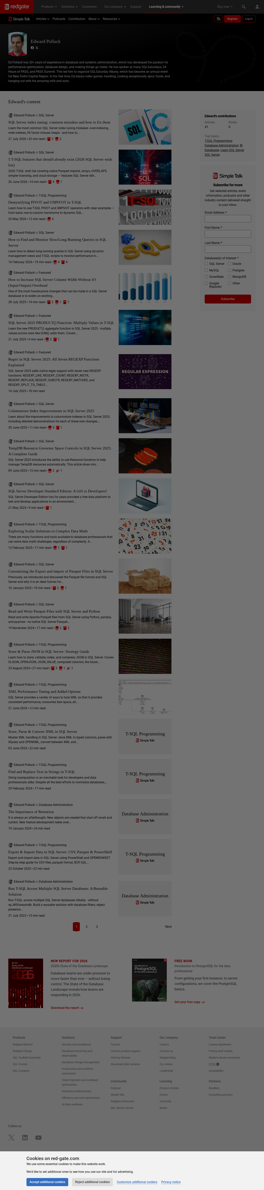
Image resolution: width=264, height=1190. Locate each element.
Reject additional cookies (92, 1182)
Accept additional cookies (47, 1182)
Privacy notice (171, 1182)
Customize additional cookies (137, 1182)
